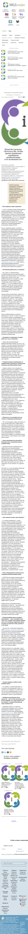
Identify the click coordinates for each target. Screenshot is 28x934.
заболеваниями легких (7, 713)
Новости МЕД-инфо (5, 887)
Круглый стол (14, 875)
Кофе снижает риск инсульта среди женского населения (16, 77)
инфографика (5, 40)
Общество (5, 880)
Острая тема (14, 877)
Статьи (14, 893)
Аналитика (14, 874)
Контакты (14, 899)
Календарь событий (5, 892)
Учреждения (23, 874)
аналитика (4, 35)
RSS (23, 905)
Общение (14, 11)
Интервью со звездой (14, 887)
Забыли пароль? (19, 851)
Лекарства (22, 872)
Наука (5, 878)
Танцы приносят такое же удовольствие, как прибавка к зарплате (17, 64)
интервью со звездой (20, 37)
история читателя (15, 40)
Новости (6, 9)
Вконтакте (23, 896)
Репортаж (14, 872)
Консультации (6, 11)
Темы (9, 31)
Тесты (5, 913)
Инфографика (14, 880)
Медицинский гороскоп (5, 910)
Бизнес (5, 872)
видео (10, 35)
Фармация (5, 885)
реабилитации (15, 217)
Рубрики (14, 9)
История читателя (14, 884)
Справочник (21, 9)
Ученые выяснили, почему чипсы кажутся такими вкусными (15, 52)
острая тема (13, 42)
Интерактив (14, 882)
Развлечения (22, 11)
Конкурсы (5, 908)
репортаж (21, 42)
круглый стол (5, 42)
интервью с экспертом (7, 37)
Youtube (23, 904)
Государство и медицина (5, 874)
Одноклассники (23, 899)
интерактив (17, 35)
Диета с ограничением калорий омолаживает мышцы (15, 58)
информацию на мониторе (8, 262)
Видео (14, 879)
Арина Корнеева (9, 748)
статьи (3, 45)
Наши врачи (23, 880)
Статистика (5, 883)
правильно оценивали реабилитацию (14, 629)
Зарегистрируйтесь (7, 854)
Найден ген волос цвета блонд (15, 69)
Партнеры (14, 898)
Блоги (5, 898)
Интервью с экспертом (11, 758)
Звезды (5, 877)
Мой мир (23, 900)
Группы (5, 899)
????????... (14, 821)
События (5, 882)
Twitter (23, 902)
